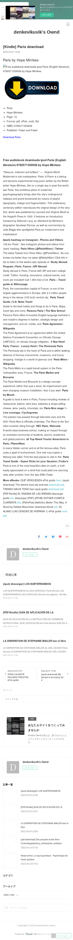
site (19, 502)
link (12, 498)
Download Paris (12, 137)
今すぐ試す (46, 15)
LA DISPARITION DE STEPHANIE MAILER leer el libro (34, 641)
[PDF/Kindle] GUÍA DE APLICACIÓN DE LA (28, 612)
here (58, 480)
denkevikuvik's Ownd (37, 32)
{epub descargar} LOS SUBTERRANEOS (27, 584)
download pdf (56, 484)
